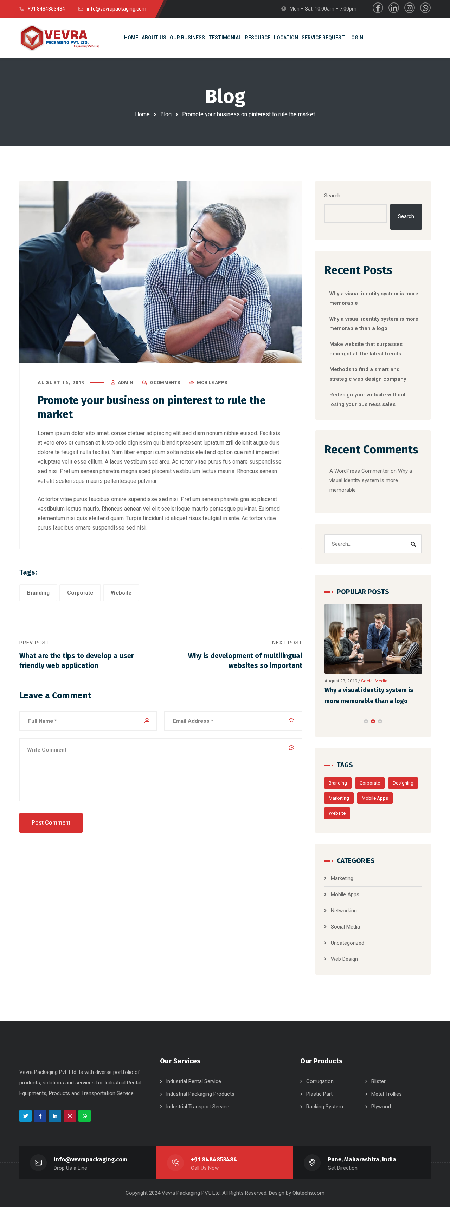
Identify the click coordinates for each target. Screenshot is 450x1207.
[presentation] (327, 721)
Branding (38, 593)
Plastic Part (319, 1094)
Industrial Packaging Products (200, 1094)
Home (142, 114)
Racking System (324, 1106)
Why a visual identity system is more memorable (370, 480)
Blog (166, 114)
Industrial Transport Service (197, 1106)
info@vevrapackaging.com (90, 1159)
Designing (403, 783)
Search (332, 195)
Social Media (374, 680)
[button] (366, 721)
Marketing (339, 798)
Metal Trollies (386, 1094)
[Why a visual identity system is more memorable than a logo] (373, 639)
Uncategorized (347, 943)
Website (121, 593)
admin (125, 382)
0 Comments (165, 382)
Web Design (344, 959)
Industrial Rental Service (193, 1081)
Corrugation (320, 1081)
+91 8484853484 (214, 1159)
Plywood (381, 1106)
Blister (378, 1081)
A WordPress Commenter (359, 471)
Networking (344, 910)
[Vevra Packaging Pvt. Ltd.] (59, 37)
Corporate (80, 593)
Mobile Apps (212, 382)
